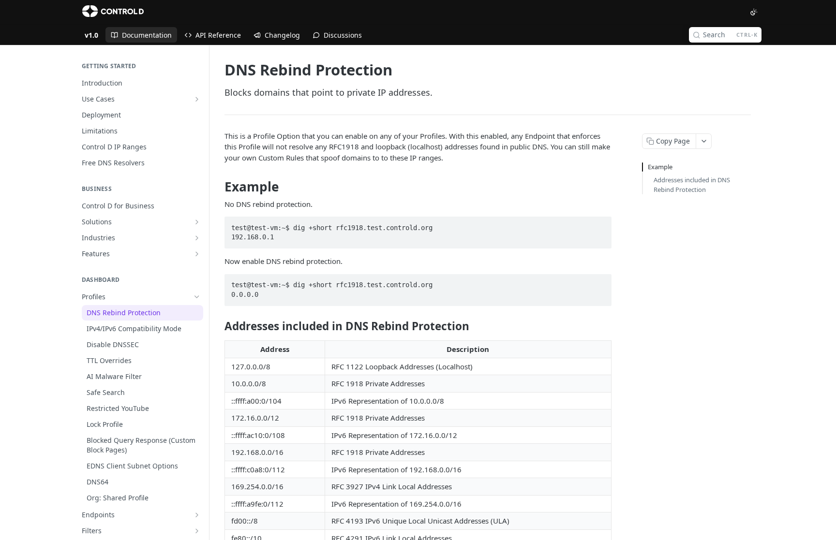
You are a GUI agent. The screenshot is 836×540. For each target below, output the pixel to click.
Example (660, 166)
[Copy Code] (600, 225)
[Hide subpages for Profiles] (197, 297)
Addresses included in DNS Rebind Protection (692, 184)
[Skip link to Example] (218, 187)
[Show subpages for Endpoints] (197, 515)
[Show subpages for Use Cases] (197, 99)
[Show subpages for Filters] (197, 531)
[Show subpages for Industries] (197, 238)
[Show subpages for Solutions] (197, 222)
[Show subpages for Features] (197, 254)
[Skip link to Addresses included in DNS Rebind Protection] (218, 326)
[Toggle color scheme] (753, 12)
